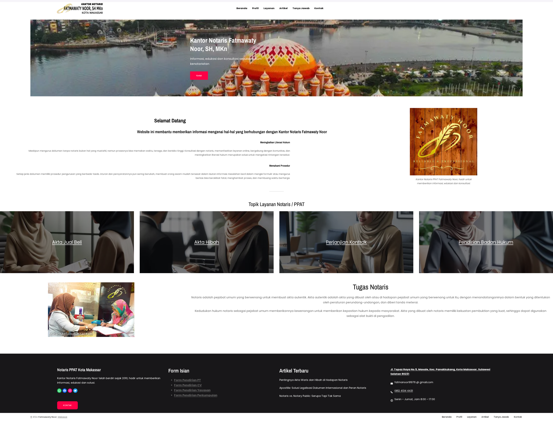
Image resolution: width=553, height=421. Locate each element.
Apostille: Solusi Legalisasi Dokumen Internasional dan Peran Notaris (322, 388)
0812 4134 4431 (403, 390)
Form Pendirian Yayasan (192, 390)
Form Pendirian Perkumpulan (195, 395)
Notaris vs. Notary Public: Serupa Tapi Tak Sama (310, 396)
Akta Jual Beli (67, 242)
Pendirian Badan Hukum (486, 242)
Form (178, 385)
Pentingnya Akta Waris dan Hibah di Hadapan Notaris (313, 380)
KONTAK (67, 405)
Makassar (62, 417)
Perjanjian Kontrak (346, 242)
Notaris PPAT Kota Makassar (79, 369)
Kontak (199, 75)
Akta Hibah (206, 242)
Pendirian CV (192, 385)
